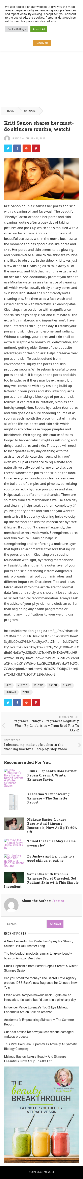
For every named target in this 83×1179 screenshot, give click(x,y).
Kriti (8, 685)
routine (38, 685)
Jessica (16, 138)
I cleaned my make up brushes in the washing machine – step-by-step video (35, 746)
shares (67, 685)
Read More (42, 42)
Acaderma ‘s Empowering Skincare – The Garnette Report (48, 798)
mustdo (22, 685)
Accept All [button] (39, 29)
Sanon (53, 685)
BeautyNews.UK (45, 1172)
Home (10, 110)
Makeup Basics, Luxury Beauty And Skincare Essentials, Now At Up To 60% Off (52, 825)
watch (26, 692)
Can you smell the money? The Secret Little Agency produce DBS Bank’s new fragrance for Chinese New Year (41, 982)
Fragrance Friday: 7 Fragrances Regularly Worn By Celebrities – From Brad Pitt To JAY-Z (45, 725)
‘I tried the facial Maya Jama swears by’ (51, 843)
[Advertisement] (41, 62)
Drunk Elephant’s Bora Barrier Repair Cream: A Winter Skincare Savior (52, 775)
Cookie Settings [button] (16, 29)
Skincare (29, 110)
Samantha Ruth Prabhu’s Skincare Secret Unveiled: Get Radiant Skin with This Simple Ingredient (41, 880)
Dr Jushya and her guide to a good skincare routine (51, 858)
